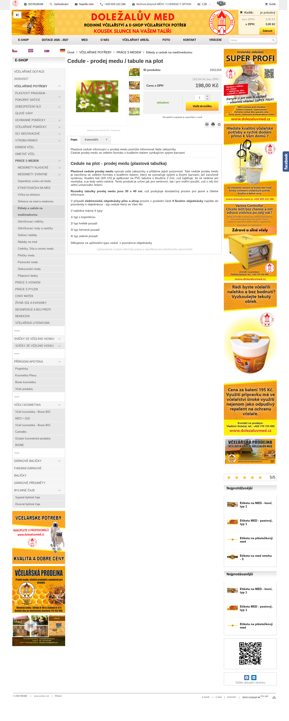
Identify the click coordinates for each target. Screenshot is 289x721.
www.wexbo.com (41, 696)
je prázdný (267, 12)
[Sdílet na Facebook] (246, 677)
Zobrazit (267, 30)
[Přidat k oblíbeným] (219, 124)
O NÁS (219, 697)
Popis (74, 139)
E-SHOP (206, 697)
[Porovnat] (206, 124)
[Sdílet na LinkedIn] (253, 677)
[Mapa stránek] (274, 697)
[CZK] (17, 15)
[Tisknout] (213, 124)
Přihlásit (58, 696)
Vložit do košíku (202, 106)
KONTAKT (231, 697)
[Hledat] (273, 40)
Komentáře (91, 139)
